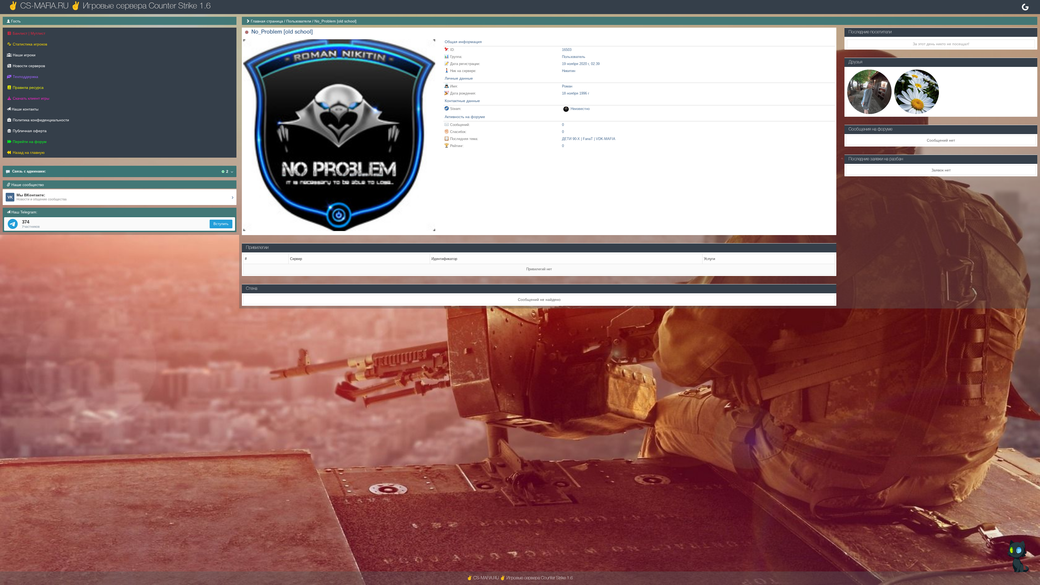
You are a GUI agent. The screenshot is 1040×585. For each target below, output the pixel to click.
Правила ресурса (28, 87)
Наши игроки (23, 55)
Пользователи (298, 21)
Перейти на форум (29, 141)
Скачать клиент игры (30, 98)
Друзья (855, 62)
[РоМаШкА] (916, 91)
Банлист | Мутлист (28, 33)
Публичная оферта (29, 131)
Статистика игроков (29, 44)
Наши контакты (24, 109)
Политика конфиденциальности (40, 120)
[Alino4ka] (869, 91)
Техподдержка (25, 76)
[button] (246, 32)
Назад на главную (28, 152)
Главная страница (267, 21)
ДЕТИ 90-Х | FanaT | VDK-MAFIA (588, 139)
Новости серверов (28, 66)
